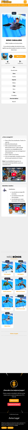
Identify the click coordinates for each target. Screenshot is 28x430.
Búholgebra (21, 274)
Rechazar (10, 427)
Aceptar (4, 427)
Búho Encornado (20, 308)
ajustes (16, 425)
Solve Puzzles (15, 414)
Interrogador (7, 274)
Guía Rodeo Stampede (12, 5)
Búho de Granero (20, 291)
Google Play (20, 63)
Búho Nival (7, 326)
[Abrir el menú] (25, 1)
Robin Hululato (7, 291)
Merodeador (7, 308)
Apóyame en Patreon (14, 404)
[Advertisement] (14, 119)
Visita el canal (14, 400)
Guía (6, 5)
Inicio (3, 5)
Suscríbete (20, 56)
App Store (7, 63)
